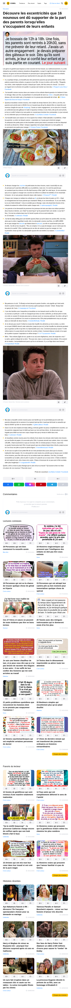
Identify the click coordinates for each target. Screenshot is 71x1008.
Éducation (6, 9)
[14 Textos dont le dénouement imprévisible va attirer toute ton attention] (52, 647)
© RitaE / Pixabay (7, 167)
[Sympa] (11, 3)
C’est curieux (7, 591)
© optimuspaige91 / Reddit (48, 205)
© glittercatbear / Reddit (40, 424)
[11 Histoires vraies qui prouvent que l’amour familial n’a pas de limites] (52, 849)
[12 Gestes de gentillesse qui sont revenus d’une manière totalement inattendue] (18, 778)
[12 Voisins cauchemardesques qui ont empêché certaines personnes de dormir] (18, 725)
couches (22, 185)
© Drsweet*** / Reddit (50, 195)
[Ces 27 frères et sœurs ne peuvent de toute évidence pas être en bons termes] (18, 606)
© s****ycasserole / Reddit (46, 333)
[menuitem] (22, 3)
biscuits (21, 223)
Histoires (5, 676)
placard (39, 223)
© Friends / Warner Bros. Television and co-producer (16, 285)
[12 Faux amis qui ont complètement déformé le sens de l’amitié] (52, 778)
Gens (38, 557)
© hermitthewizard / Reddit (44, 447)
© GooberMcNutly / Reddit (36, 321)
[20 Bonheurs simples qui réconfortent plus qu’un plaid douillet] (52, 688)
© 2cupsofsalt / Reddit (12, 344)
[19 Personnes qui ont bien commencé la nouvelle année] (18, 533)
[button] (13, 478)
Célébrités (6, 836)
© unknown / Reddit (21, 215)
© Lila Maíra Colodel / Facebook (45, 114)
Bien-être (5, 552)
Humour (5, 628)
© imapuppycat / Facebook (27, 308)
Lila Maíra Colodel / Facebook (58, 472)
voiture (50, 95)
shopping (27, 107)
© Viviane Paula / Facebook (38, 127)
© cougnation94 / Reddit (27, 462)
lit (35, 198)
